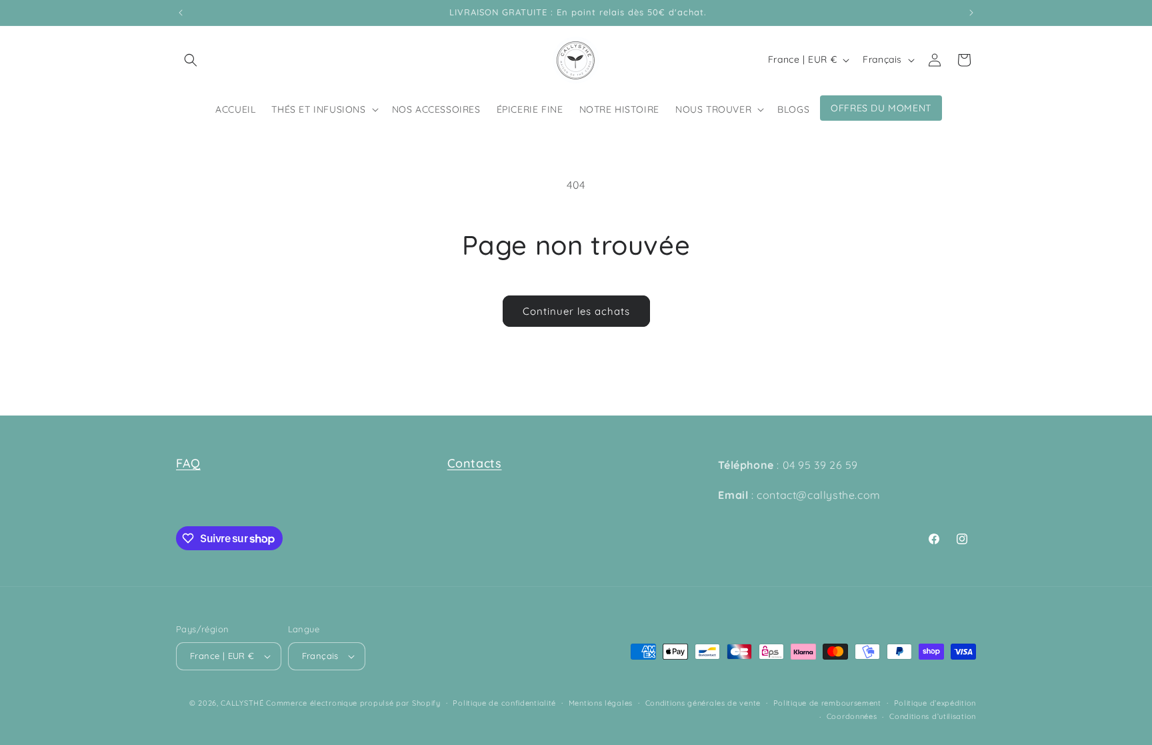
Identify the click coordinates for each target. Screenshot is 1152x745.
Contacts (474, 463)
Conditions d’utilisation (932, 716)
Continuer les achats (576, 311)
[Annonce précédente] (180, 12)
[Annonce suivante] (971, 12)
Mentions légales (601, 703)
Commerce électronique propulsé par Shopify (353, 703)
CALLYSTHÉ (243, 703)
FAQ (188, 463)
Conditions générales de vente (703, 703)
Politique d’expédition (935, 703)
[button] (190, 60)
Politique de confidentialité (504, 703)
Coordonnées (852, 716)
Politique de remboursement (827, 703)
